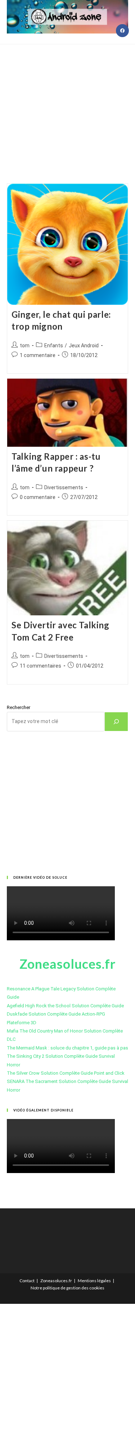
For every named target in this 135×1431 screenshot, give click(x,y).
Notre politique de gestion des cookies (67, 1287)
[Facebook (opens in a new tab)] (122, 30)
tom (25, 345)
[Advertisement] (67, 104)
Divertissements (63, 487)
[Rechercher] (116, 721)
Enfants (53, 345)
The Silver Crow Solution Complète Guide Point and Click (66, 1073)
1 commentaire (37, 355)
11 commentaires (40, 666)
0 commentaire (37, 497)
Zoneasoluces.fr (56, 1280)
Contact (27, 1280)
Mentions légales (94, 1280)
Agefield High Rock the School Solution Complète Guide (65, 1005)
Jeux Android (84, 345)
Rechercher (18, 707)
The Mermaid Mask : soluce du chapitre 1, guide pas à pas (67, 1048)
